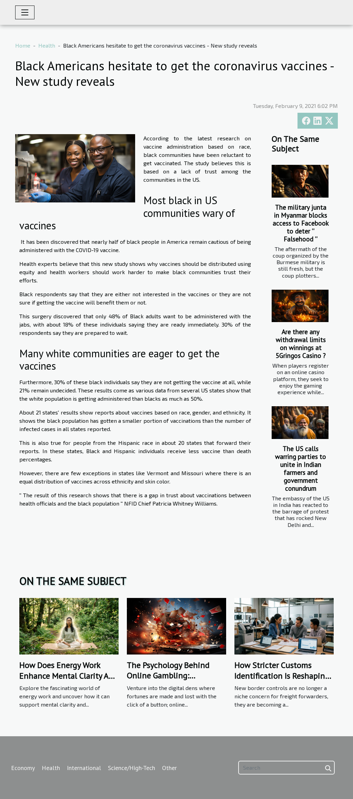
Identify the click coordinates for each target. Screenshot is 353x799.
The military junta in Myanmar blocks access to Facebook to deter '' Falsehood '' (301, 223)
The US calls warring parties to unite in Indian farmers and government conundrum (300, 468)
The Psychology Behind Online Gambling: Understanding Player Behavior (168, 681)
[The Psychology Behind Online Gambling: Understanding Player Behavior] (176, 625)
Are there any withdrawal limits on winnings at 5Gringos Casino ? (301, 343)
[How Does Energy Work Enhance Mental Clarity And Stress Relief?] (69, 625)
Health (46, 45)
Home (22, 45)
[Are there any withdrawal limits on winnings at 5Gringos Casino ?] (300, 306)
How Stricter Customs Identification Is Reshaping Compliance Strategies (282, 675)
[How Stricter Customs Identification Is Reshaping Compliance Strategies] (284, 625)
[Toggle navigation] (24, 12)
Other (169, 768)
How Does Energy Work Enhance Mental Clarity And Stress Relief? (68, 675)
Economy (23, 768)
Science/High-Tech (131, 768)
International (84, 768)
